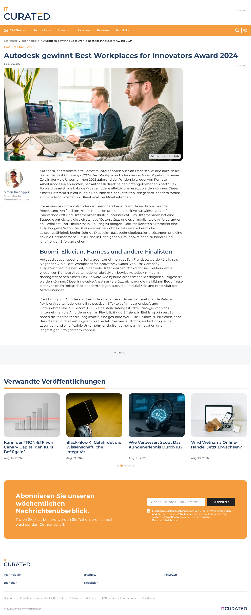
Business (103, 30)
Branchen (64, 30)
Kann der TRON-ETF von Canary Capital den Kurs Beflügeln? (28, 447)
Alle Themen (18, 30)
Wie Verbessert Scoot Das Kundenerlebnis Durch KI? (156, 444)
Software (27, 47)
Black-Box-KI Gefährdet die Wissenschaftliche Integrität (93, 447)
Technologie (42, 30)
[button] (117, 466)
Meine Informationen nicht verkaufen (134, 598)
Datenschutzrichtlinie (164, 520)
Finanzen (84, 30)
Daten (11, 47)
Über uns (9, 598)
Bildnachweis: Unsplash (165, 156)
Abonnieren (221, 502)
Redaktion (123, 30)
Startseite (11, 41)
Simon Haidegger (16, 192)
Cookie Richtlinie (54, 598)
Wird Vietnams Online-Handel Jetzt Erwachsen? (216, 444)
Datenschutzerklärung (83, 598)
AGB (104, 598)
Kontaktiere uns (29, 598)
